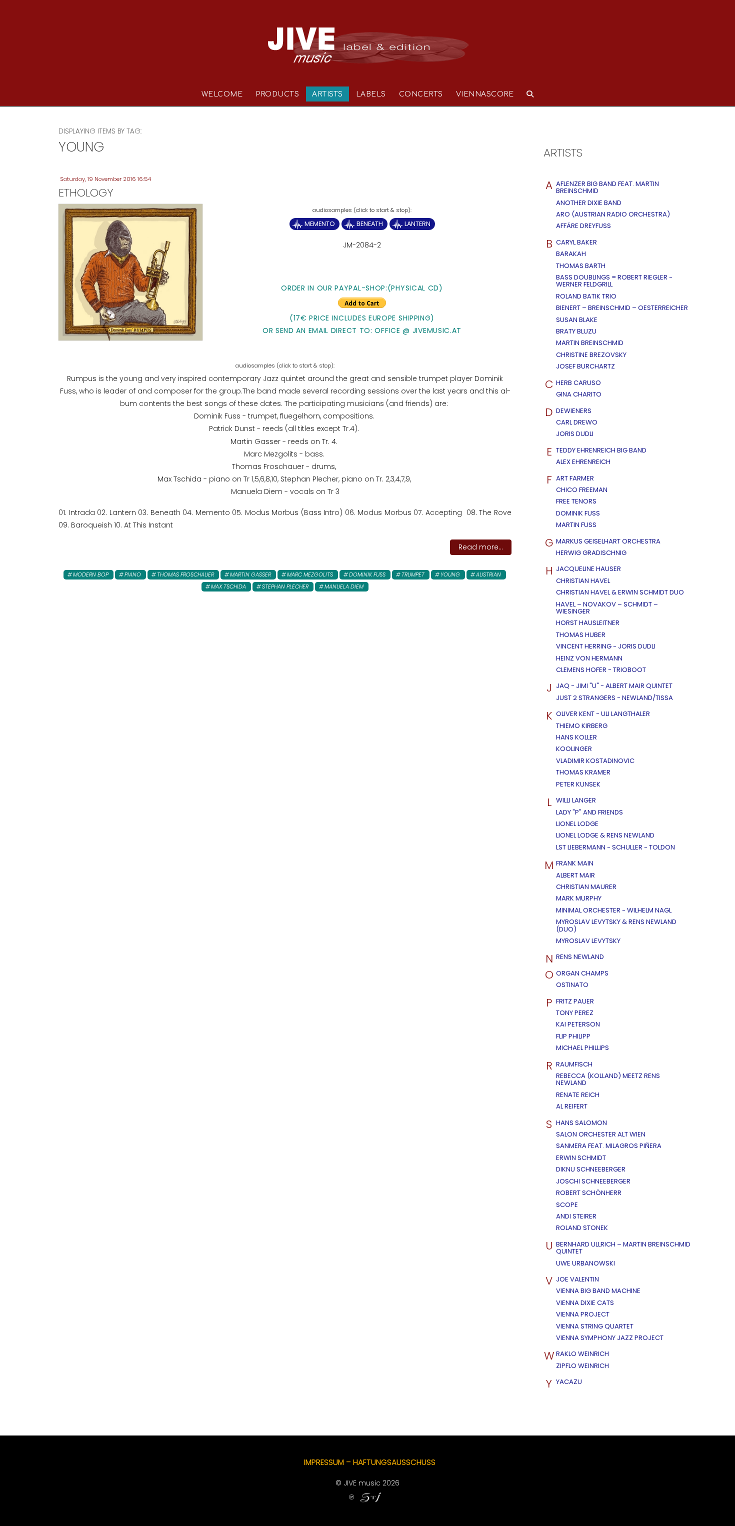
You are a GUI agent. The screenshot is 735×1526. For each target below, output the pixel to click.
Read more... (480, 547)
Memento (319, 224)
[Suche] (530, 94)
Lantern (417, 224)
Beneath (369, 224)
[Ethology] (130, 271)
